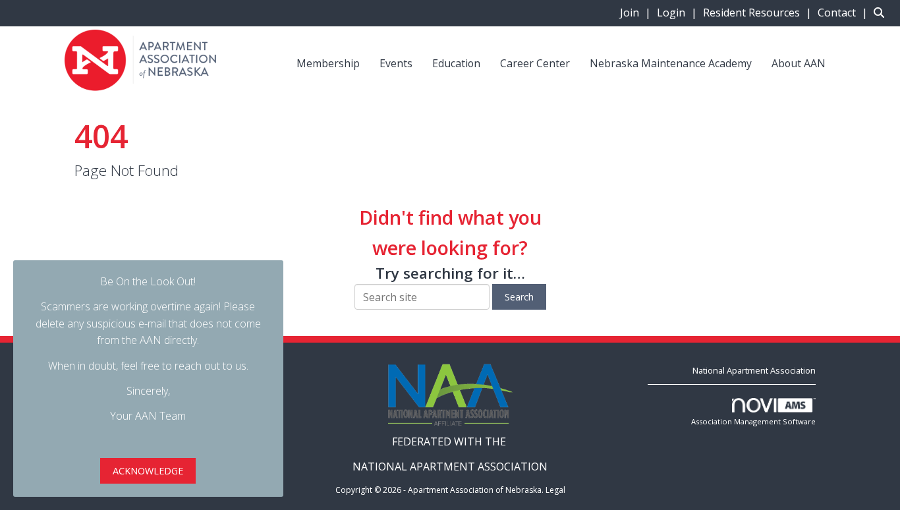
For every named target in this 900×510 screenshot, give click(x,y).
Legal (555, 490)
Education (456, 63)
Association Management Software (753, 421)
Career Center (535, 63)
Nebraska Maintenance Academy (671, 63)
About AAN (799, 63)
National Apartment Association (754, 370)
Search (519, 297)
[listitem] (637, 12)
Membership (328, 63)
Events (396, 63)
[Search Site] (882, 12)
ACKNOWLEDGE (148, 471)
